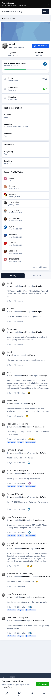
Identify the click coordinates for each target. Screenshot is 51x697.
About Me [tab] (37, 275)
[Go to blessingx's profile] (5, 194)
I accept (44, 684)
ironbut (25, 453)
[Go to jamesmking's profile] (5, 259)
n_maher (12, 226)
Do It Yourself (44, 576)
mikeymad (13, 234)
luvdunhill (26, 576)
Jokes (9, 372)
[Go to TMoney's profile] (5, 243)
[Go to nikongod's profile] (5, 251)
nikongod (13, 251)
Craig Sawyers (15, 210)
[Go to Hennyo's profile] (5, 186)
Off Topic (38, 286)
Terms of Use (7, 687)
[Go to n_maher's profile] (5, 227)
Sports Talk (41, 453)
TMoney (12, 242)
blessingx (12, 194)
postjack (25, 548)
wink (11, 286)
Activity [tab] (13, 275)
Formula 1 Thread (15, 449)
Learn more (4, 4)
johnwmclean (14, 202)
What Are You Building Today (20, 573)
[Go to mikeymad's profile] (5, 235)
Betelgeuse (12, 329)
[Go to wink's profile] (3, 284)
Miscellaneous (38, 427)
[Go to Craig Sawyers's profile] (5, 211)
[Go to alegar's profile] (5, 178)
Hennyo (12, 186)
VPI (23, 427)
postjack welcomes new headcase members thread (26, 544)
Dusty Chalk (27, 375)
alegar (11, 178)
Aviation (10, 283)
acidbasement (15, 218)
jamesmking (14, 259)
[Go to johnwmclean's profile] (5, 202)
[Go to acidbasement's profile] (5, 219)
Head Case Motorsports (17, 423)
